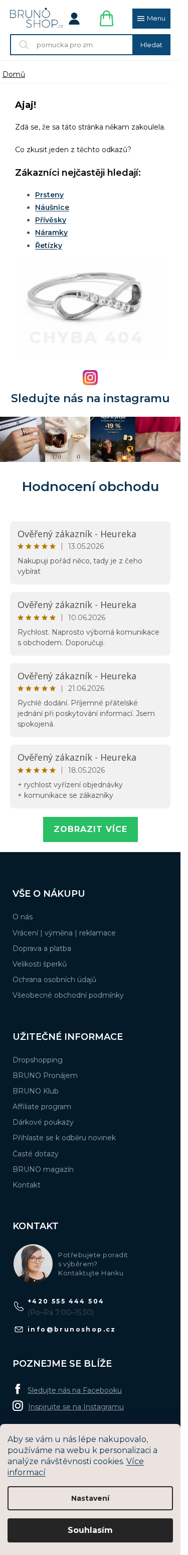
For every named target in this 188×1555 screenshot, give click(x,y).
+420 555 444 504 (66, 1301)
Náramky (51, 232)
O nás (23, 916)
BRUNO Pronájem (45, 1075)
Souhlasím (90, 1530)
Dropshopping (38, 1059)
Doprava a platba (42, 948)
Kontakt (27, 1184)
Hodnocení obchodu (90, 487)
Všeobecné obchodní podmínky (68, 995)
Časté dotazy (36, 1153)
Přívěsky (50, 219)
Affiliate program (42, 1106)
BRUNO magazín (43, 1169)
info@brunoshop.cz (72, 1329)
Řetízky (48, 245)
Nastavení (90, 1498)
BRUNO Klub (36, 1091)
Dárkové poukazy (43, 1122)
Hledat (151, 45)
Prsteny (49, 194)
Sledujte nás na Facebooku (75, 1390)
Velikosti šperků (40, 964)
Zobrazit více (90, 829)
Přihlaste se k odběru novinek (64, 1137)
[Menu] (151, 19)
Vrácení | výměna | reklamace (64, 932)
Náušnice (52, 207)
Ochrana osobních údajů (54, 979)
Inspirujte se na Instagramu (76, 1406)
